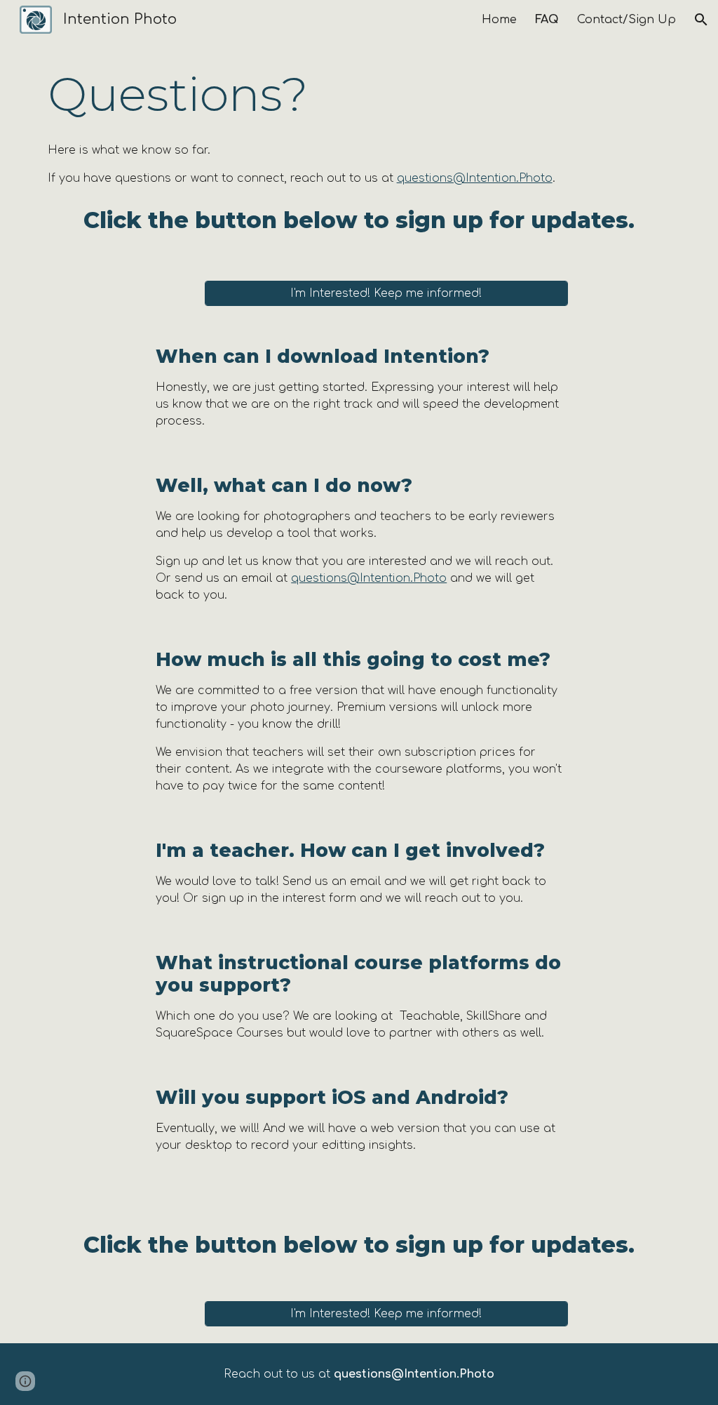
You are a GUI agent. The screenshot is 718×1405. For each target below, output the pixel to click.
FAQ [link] (547, 19)
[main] (359, 94)
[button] (701, 19)
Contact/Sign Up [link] (626, 19)
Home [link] (499, 19)
